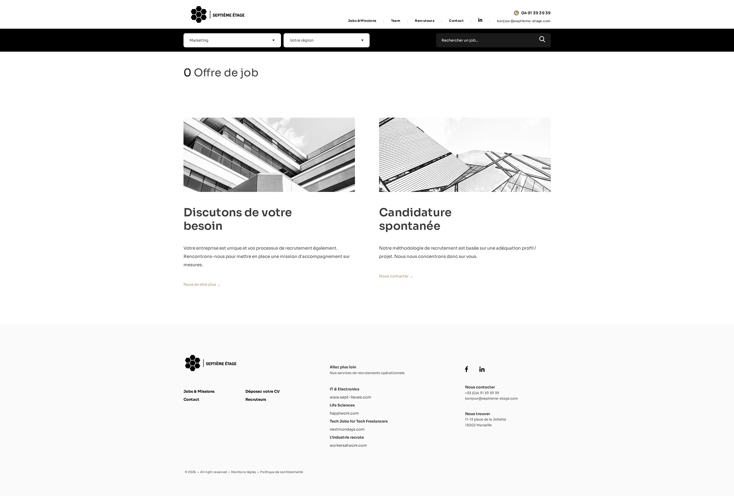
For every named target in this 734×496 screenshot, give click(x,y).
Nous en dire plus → (202, 284)
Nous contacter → (396, 276)
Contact (456, 21)
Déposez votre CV (262, 391)
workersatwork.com (348, 445)
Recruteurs (424, 21)
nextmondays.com (347, 429)
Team (396, 21)
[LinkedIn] (480, 20)
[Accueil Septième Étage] (219, 14)
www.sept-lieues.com (350, 397)
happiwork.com (344, 413)
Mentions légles (243, 472)
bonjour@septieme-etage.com (523, 21)
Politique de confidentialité (281, 472)
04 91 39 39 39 (536, 13)
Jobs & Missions (362, 21)
